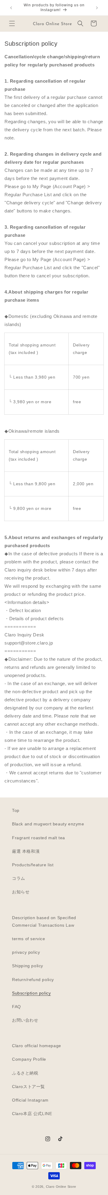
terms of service (28, 938)
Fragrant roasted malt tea (38, 837)
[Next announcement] (97, 7)
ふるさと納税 (25, 1073)
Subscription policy (31, 993)
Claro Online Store (61, 1186)
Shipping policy (27, 965)
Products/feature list (33, 864)
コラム (18, 878)
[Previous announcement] (11, 7)
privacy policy (26, 952)
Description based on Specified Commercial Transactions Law (44, 921)
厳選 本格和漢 (26, 851)
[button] (12, 23)
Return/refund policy (33, 979)
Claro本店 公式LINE (32, 1113)
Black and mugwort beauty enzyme (48, 824)
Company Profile (29, 1059)
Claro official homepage (36, 1045)
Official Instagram (30, 1100)
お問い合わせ (25, 1020)
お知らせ (20, 891)
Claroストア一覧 (28, 1086)
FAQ (16, 1006)
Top (16, 810)
